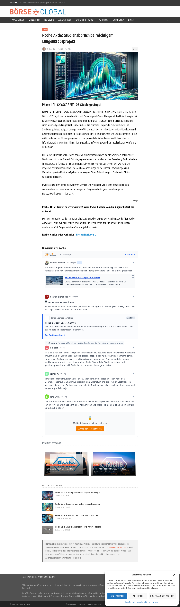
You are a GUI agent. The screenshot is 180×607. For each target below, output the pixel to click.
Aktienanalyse (51, 465)
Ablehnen (138, 596)
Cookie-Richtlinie (130, 602)
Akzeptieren (117, 596)
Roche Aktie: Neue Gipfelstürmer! (60, 468)
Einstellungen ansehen (162, 596)
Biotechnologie (64, 465)
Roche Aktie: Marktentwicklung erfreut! (109, 468)
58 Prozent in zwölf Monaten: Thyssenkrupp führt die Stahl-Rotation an (42, 3)
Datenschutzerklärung (143, 602)
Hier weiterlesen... (86, 234)
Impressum (155, 602)
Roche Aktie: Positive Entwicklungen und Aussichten (76, 515)
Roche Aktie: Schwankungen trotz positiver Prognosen (77, 504)
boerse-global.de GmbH (118, 547)
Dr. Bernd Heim (51, 49)
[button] (174, 574)
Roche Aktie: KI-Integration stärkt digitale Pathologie (77, 492)
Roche (45, 29)
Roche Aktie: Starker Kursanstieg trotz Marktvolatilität (78, 527)
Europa (74, 465)
